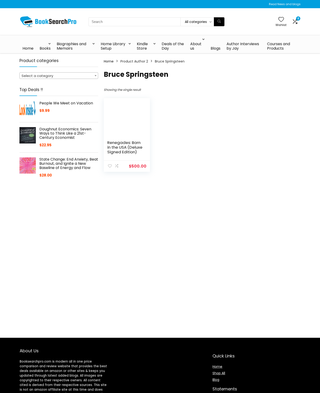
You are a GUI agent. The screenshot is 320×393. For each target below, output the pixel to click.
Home (27, 48)
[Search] (219, 21)
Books (45, 48)
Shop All (218, 373)
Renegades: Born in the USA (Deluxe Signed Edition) (124, 147)
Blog (215, 379)
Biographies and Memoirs (71, 46)
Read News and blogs (285, 4)
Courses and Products (278, 46)
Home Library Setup (113, 46)
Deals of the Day (173, 46)
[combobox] (58, 75)
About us (195, 46)
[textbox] (59, 76)
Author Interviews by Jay (243, 46)
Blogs (215, 48)
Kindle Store (142, 46)
